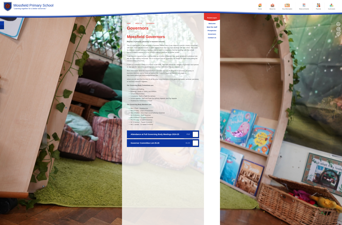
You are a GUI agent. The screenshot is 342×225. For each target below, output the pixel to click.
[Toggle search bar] (2, 23)
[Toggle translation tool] (2, 27)
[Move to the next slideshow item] (338, 34)
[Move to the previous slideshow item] (338, 29)
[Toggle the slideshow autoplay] (338, 24)
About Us (138, 23)
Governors (150, 23)
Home (129, 23)
